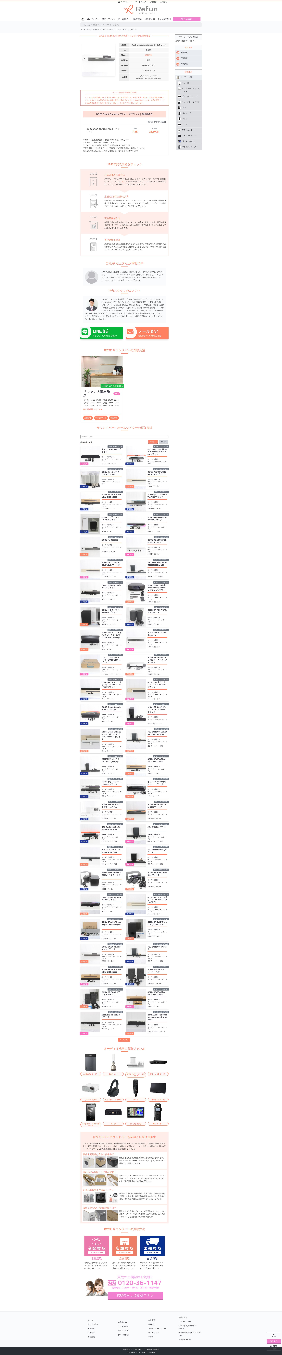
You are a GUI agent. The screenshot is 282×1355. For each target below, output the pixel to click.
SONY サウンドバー (109, 509)
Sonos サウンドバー (154, 486)
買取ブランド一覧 (111, 19)
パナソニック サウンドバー (111, 674)
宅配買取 (84, 464)
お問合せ (163, 2)
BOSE (148, 50)
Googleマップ (100, 418)
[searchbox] (141, 24)
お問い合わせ (123, 1335)
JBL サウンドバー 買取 (155, 577)
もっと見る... (124, 1040)
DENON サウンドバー (109, 773)
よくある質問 (164, 19)
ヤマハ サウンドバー (109, 463)
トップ (82, 29)
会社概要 (153, 2)
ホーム (90, 1320)
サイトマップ (140, 2)
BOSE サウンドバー (130, 29)
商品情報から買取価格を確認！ (150, 336)
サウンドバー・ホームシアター (110, 29)
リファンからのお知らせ (188, 37)
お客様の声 (149, 19)
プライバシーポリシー (157, 1328)
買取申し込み (123, 1330)
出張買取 (130, 464)
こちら (123, 181)
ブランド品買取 (185, 1321)
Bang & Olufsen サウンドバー (156, 1032)
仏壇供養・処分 (185, 1339)
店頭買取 (148, 55)
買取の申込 (186, 19)
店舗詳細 (87, 418)
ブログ (151, 1337)
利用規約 (151, 1324)
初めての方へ (93, 19)
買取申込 (273, 1341)
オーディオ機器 (92, 29)
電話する (113, 418)
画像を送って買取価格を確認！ (105, 336)
